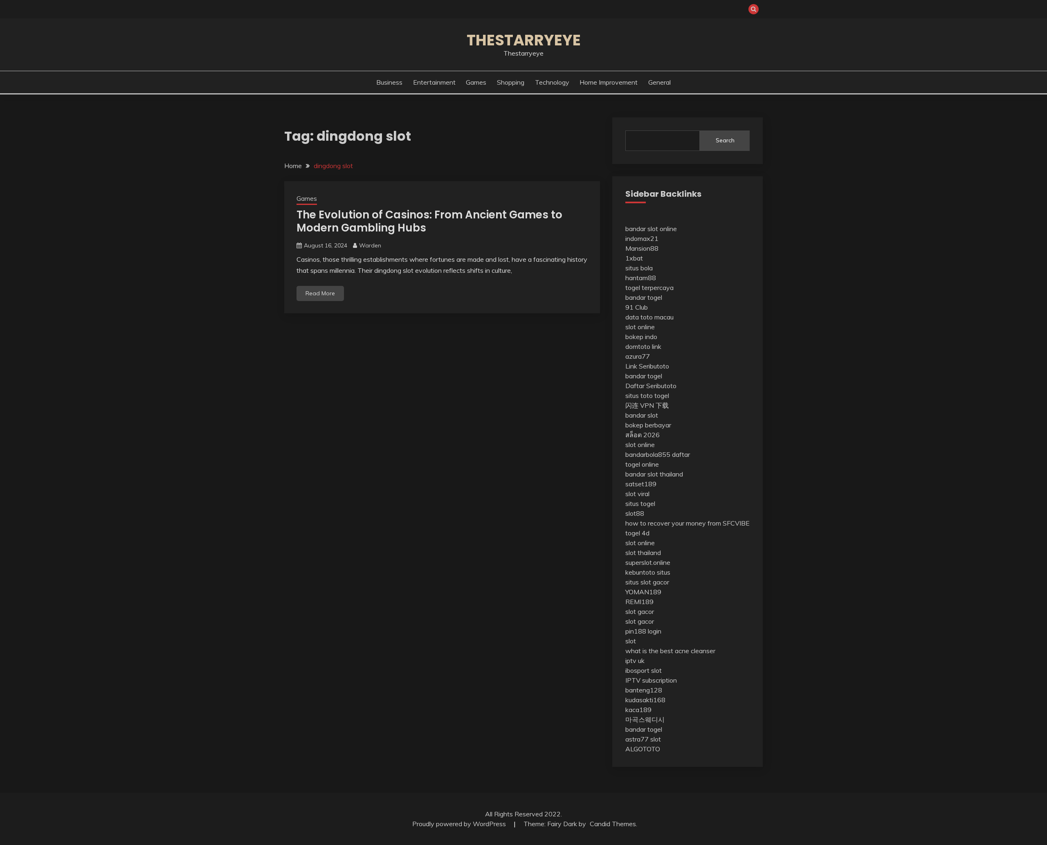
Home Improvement (609, 82)
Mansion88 (641, 248)
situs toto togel (647, 395)
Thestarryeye (524, 40)
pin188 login (643, 631)
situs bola (639, 268)
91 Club (636, 307)
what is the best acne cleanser (670, 651)
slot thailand (643, 552)
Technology (552, 82)
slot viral (637, 494)
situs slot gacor (647, 582)
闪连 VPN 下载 (647, 405)
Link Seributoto (647, 366)
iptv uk (635, 660)
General (659, 82)
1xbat (634, 258)
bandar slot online (651, 229)
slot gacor (639, 611)
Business (389, 82)
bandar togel (643, 297)
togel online (642, 464)
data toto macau (649, 317)
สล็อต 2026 (642, 435)
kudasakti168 (645, 700)
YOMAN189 (643, 592)
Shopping (510, 82)
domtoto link (643, 346)
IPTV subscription (651, 680)
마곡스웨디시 (645, 719)
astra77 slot (643, 739)
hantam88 (640, 278)
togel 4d (637, 533)
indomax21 (641, 238)
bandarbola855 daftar (657, 454)
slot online (640, 327)
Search (725, 140)
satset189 (640, 484)
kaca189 (638, 710)
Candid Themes (613, 824)
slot (630, 641)
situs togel (640, 503)
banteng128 (643, 690)
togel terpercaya (649, 287)
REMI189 (639, 602)
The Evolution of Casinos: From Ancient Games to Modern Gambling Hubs (429, 221)
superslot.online (647, 562)
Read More (320, 293)
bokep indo (641, 337)
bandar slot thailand (654, 474)
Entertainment (434, 82)
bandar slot (641, 415)
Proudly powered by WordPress (460, 824)
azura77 (637, 356)
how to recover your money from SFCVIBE (687, 523)
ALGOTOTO (642, 749)
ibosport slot (643, 670)
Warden (370, 245)
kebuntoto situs (647, 572)
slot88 (634, 513)
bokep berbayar (648, 425)
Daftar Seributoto (650, 386)
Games (476, 82)
